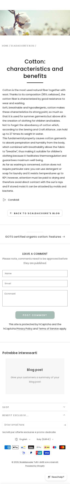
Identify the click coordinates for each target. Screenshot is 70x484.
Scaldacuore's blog (22, 45)
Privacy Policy (24, 328)
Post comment (35, 315)
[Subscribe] (66, 425)
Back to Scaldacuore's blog (37, 213)
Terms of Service (48, 328)
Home (5, 45)
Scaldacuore (26, 462)
